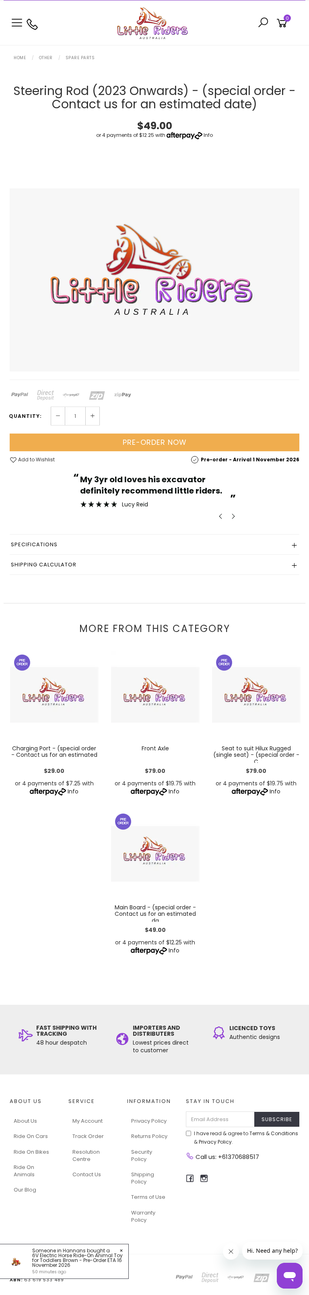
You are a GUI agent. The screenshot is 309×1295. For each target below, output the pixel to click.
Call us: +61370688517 (226, 1156)
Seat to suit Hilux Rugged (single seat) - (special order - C (256, 755)
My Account (87, 1121)
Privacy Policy (149, 1121)
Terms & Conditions (273, 1133)
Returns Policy (149, 1136)
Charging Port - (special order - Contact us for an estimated (54, 751)
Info (208, 135)
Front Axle (155, 748)
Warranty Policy (143, 1216)
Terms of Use (148, 1197)
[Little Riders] (154, 23)
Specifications (34, 544)
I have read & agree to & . (246, 1137)
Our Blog (25, 1190)
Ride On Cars (31, 1136)
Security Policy (141, 1155)
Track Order (88, 1136)
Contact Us (86, 1174)
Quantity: (25, 416)
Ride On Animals (24, 1170)
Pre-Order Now (155, 442)
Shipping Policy (142, 1178)
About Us (25, 1121)
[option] (154, 280)
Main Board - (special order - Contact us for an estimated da (155, 914)
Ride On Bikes (31, 1152)
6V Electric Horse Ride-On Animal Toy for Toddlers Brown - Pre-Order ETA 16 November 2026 (77, 1260)
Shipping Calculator (43, 564)
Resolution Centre (86, 1155)
